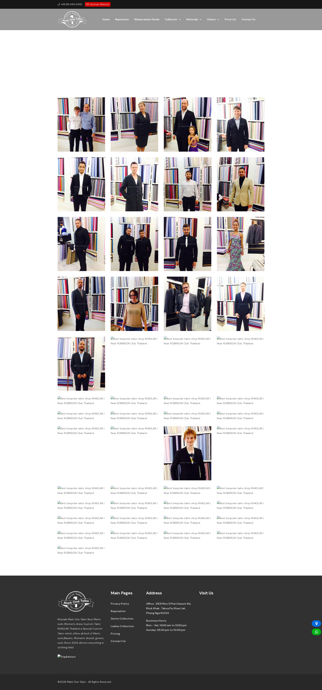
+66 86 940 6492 (71, 4)
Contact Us (248, 19)
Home (106, 19)
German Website (99, 4)
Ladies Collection (122, 626)
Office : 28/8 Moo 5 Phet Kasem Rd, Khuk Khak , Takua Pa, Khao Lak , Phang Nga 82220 (168, 608)
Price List (230, 19)
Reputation (122, 19)
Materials (192, 19)
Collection (171, 19)
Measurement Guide (146, 19)
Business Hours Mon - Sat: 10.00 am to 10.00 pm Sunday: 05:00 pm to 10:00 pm (166, 625)
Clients (211, 19)
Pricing (115, 633)
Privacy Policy (120, 603)
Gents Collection (122, 618)
